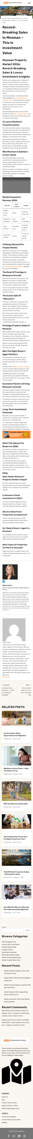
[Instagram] (24, 1136)
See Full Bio (6, 677)
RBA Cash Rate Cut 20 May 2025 (16, 804)
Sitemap (4, 1122)
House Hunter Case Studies (11, 944)
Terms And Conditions (9, 1117)
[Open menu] (29, 3)
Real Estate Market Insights (10, 955)
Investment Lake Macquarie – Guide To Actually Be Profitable (8, 690)
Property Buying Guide (9, 947)
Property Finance (7, 950)
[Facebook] (8, 1136)
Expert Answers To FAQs (10, 1105)
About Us (5, 1097)
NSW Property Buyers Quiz (10, 1108)
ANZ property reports (21, 114)
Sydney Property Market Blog (11, 957)
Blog (3, 1100)
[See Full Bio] (11, 677)
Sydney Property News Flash (11, 960)
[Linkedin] (19, 1136)
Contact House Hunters (9, 1103)
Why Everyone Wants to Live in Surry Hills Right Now (26, 690)
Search (4, 927)
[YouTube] (14, 1136)
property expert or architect (21, 366)
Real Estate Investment (9, 952)
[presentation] (16, 720)
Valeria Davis (8, 738)
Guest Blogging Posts (9, 942)
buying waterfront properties (13, 266)
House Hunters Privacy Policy (11, 1120)
